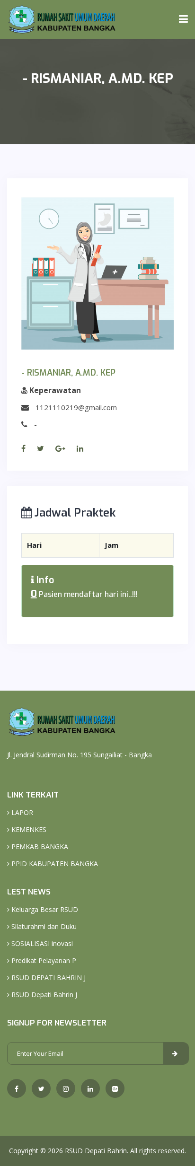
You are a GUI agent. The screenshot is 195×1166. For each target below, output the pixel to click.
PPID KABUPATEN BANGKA (53, 863)
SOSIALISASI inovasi (41, 943)
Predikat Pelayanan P (42, 960)
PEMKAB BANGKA (38, 846)
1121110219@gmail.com (76, 407)
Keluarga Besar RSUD (43, 909)
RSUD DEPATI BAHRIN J (47, 977)
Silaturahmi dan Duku (43, 926)
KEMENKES (27, 829)
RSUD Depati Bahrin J (43, 994)
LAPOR (21, 812)
